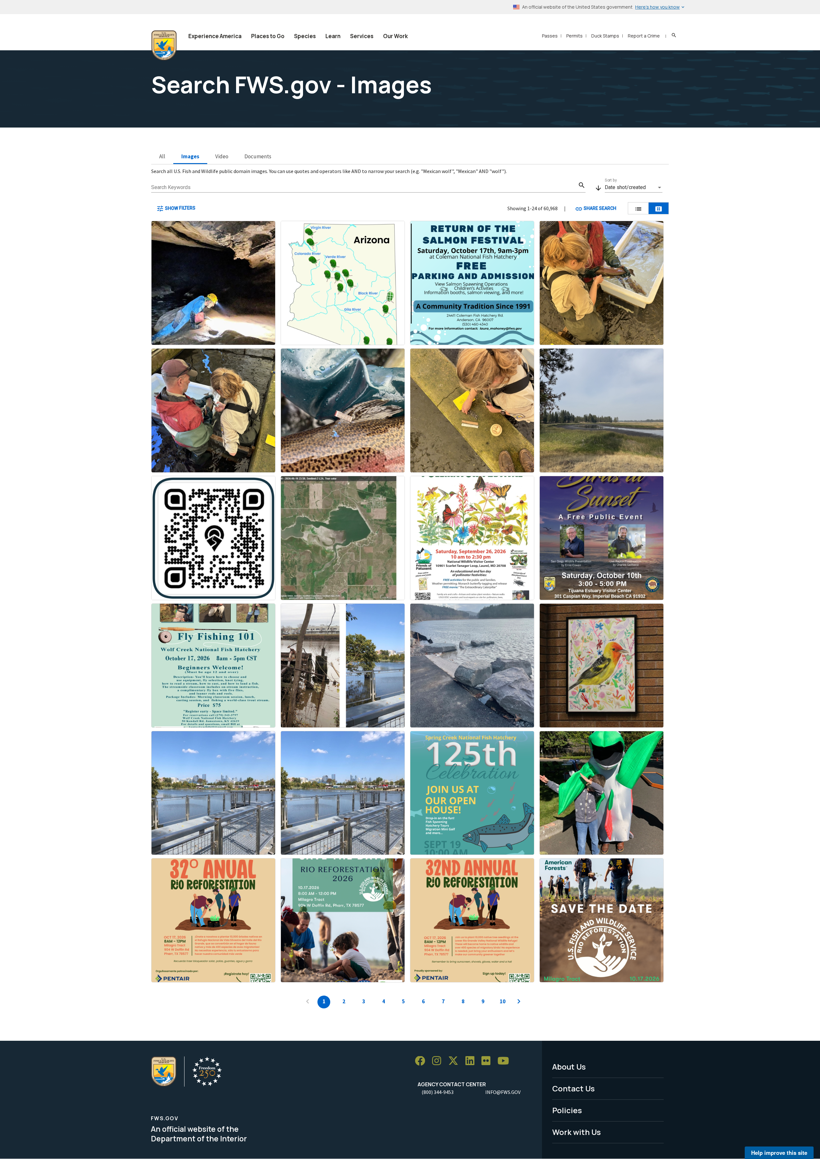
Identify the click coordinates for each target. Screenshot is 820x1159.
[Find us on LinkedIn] (472, 1061)
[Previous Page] (307, 1002)
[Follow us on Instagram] (439, 1061)
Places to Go (267, 36)
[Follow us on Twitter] (455, 1061)
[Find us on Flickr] (488, 1061)
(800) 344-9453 (438, 1092)
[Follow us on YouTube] (505, 1061)
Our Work (395, 36)
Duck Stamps (605, 36)
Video (221, 156)
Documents (257, 156)
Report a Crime (644, 36)
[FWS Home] (164, 45)
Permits (574, 36)
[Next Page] (518, 1002)
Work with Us (576, 1132)
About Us (569, 1066)
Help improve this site (779, 1152)
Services (361, 36)
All (162, 156)
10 (502, 1001)
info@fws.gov (503, 1092)
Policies (567, 1110)
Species (305, 36)
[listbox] (633, 187)
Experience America (215, 36)
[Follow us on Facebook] (422, 1061)
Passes (550, 36)
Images (190, 156)
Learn (332, 36)
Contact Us (573, 1088)
